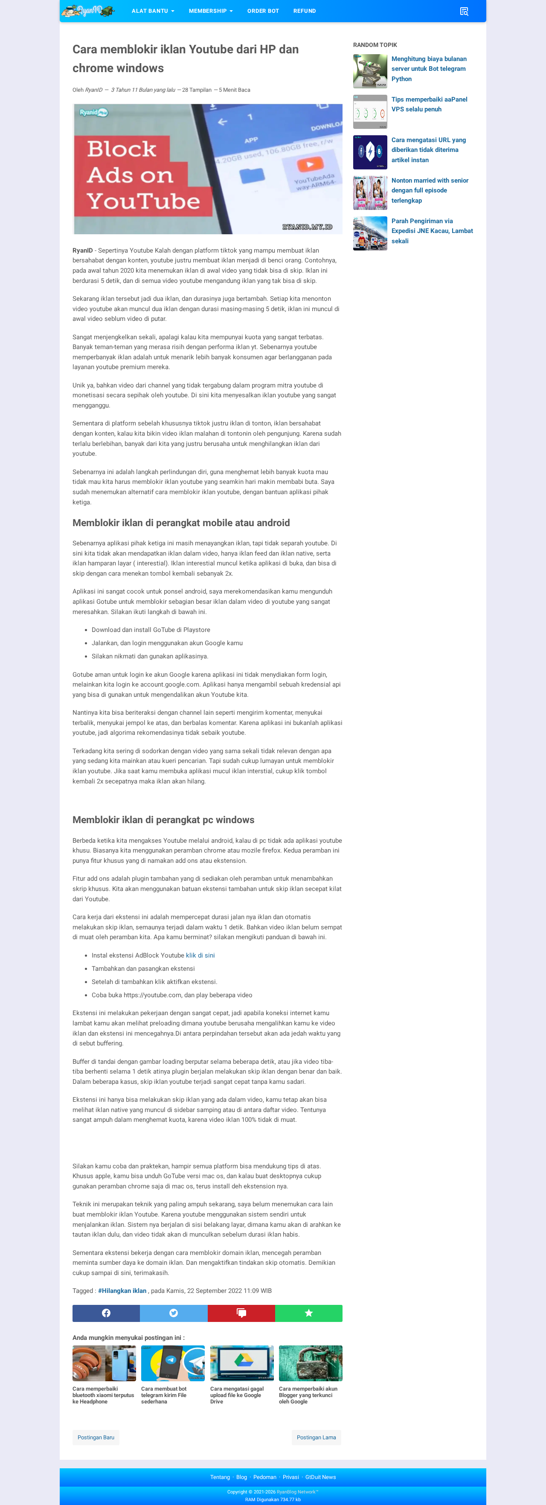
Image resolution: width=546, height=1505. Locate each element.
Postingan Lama (316, 1437)
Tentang (220, 1477)
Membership (208, 11)
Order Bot (263, 11)
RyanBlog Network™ (298, 1492)
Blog (241, 1477)
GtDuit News (320, 1477)
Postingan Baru (96, 1437)
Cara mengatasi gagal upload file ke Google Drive (237, 1395)
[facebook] (106, 1313)
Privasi (291, 1477)
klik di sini (200, 955)
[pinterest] (241, 1313)
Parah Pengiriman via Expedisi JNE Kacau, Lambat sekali (432, 231)
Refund (304, 11)
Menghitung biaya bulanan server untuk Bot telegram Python (429, 69)
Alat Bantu (150, 11)
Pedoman (264, 1477)
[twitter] (173, 1313)
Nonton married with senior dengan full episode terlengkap (430, 190)
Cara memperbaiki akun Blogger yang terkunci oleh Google (308, 1395)
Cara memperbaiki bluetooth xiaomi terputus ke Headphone (103, 1395)
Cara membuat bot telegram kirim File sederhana (163, 1395)
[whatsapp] (309, 1313)
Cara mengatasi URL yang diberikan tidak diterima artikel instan (429, 150)
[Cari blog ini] (464, 11)
